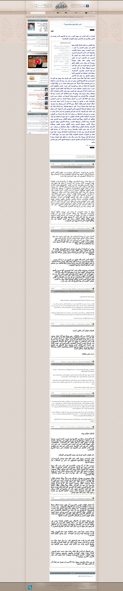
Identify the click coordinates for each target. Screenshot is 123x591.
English (84, 6)
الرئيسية (91, 12)
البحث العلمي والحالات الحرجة (39, 46)
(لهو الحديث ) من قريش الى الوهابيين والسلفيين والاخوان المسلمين (61, 61)
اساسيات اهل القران (81, 156)
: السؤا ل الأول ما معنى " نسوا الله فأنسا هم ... (37, 123)
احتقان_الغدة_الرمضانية (41, 37)
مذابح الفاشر (43, 39)
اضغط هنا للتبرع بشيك (31, 81)
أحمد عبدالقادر (41, 97)
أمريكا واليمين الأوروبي (41, 41)
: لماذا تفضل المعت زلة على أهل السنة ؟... (37, 120)
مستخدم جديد (33, 6)
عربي (81, 6)
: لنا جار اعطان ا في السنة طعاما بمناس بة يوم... (37, 127)
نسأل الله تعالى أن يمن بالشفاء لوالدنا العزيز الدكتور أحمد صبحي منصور (64, 17)
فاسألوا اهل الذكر (37, 114)
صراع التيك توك (43, 44)
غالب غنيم (42, 93)
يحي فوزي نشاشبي (40, 101)
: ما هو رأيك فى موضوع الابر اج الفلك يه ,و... (37, 117)
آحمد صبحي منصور (81, 288)
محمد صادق (42, 106)
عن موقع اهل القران (44, 75)
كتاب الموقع (72, 12)
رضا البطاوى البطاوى (81, 164)
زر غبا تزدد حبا (65, 52)
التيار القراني (65, 585)
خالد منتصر (37, 20)
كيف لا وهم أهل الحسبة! (63, 53)
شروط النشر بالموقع (44, 80)
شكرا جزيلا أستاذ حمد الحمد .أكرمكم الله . (90, 17)
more (29, 50)
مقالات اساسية (53, 12)
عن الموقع (71, 585)
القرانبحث (60, 585)
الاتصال (62, 12)
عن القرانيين (82, 12)
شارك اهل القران (37, 73)
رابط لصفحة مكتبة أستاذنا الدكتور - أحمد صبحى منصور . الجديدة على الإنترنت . (31, 17)
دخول (35, 4)
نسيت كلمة (31, 4)
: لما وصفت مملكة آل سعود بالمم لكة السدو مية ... (37, 130)
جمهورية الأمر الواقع (64, 50)
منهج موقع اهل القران (44, 77)
